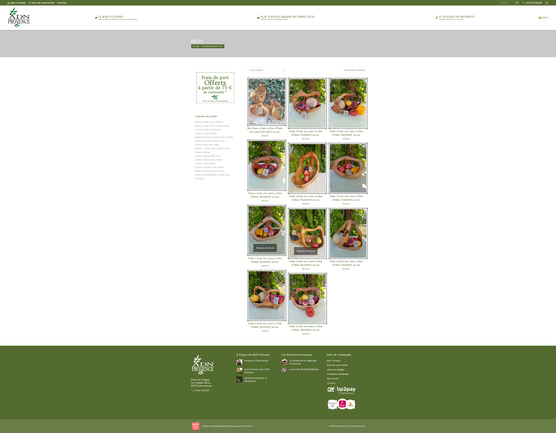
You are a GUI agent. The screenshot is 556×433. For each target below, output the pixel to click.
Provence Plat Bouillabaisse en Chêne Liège (212, 174)
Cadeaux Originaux (203, 152)
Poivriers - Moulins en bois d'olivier (209, 167)
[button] (279, 119)
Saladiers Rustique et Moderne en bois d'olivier (214, 137)
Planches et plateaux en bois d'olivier (210, 171)
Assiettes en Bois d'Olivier (206, 133)
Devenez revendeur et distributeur (255, 380)
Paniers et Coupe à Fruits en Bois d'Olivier (212, 125)
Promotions (199, 178)
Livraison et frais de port (256, 360)
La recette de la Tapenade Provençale (303, 362)
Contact (331, 383)
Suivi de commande (337, 365)
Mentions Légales (335, 369)
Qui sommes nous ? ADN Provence (256, 371)
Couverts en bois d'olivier (205, 163)
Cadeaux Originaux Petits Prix (207, 156)
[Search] (517, 3)
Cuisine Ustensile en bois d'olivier (209, 159)
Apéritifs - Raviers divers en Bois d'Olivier (212, 148)
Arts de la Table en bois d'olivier (208, 129)
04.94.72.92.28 (534, 2)
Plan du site (333, 378)
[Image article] (239, 362)
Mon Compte (333, 360)
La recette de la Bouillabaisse (304, 369)
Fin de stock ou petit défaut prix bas (210, 140)
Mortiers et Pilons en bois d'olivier (209, 122)
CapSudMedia (217, 426)
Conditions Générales (338, 374)
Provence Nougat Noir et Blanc (207, 144)
